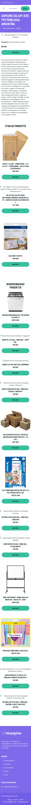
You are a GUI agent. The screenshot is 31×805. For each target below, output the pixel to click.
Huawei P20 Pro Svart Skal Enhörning (15, 364)
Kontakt (15, 800)
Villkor (21, 800)
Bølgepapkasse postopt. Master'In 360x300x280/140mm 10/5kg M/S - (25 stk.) (15, 437)
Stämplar (7, 764)
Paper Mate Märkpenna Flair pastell (15, 651)
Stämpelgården (9, 761)
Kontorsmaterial (8, 28)
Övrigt (18, 28)
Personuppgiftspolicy (10, 802)
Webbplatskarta (23, 802)
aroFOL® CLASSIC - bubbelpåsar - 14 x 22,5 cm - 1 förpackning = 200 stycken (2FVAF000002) (15, 166)
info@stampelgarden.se (8, 2)
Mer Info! (15, 52)
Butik (25, 8)
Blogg (6, 771)
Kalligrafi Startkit (15, 256)
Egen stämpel (9, 768)
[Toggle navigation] (3, 8)
